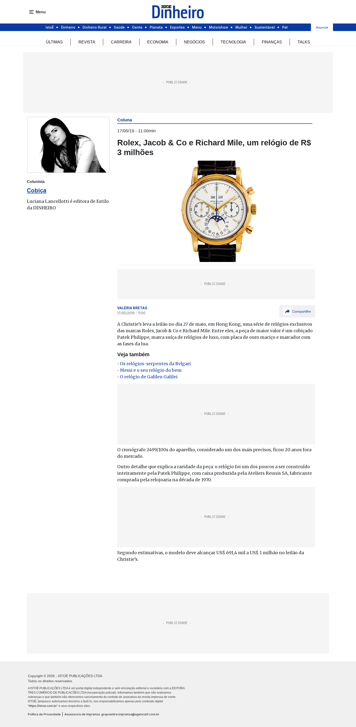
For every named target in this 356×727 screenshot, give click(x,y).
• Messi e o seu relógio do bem (149, 370)
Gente (137, 27)
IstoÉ (50, 27)
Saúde (119, 27)
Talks (304, 42)
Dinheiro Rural (95, 27)
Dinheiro (68, 27)
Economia (157, 42)
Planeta (156, 27)
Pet (285, 27)
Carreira (121, 42)
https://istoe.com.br (43, 706)
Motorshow (218, 27)
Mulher (241, 27)
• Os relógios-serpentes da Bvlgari (154, 363)
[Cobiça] (68, 145)
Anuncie (322, 27)
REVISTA (86, 42)
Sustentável (265, 27)
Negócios (194, 42)
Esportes (177, 27)
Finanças (272, 42)
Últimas (54, 42)
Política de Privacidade (44, 714)
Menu (197, 27)
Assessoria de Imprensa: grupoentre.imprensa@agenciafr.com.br (111, 714)
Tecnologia (233, 42)
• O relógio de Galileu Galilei (147, 376)
